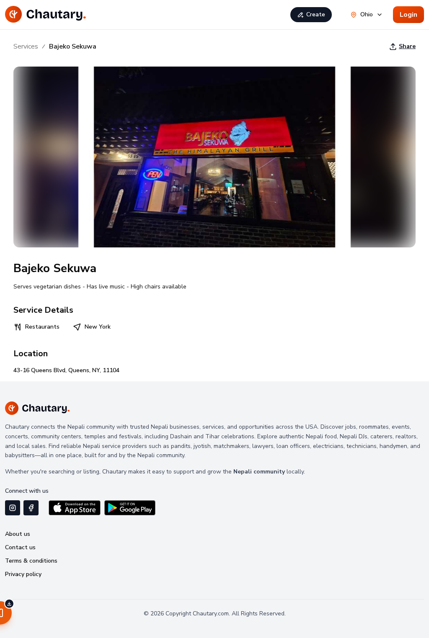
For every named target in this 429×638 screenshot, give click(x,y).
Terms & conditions (31, 561)
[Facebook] (31, 507)
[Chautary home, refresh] (45, 14)
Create (315, 14)
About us (17, 534)
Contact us (20, 547)
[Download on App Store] (75, 507)
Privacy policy (23, 574)
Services (25, 46)
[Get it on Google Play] (130, 507)
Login (408, 14)
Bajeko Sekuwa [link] (72, 46)
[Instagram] (12, 507)
